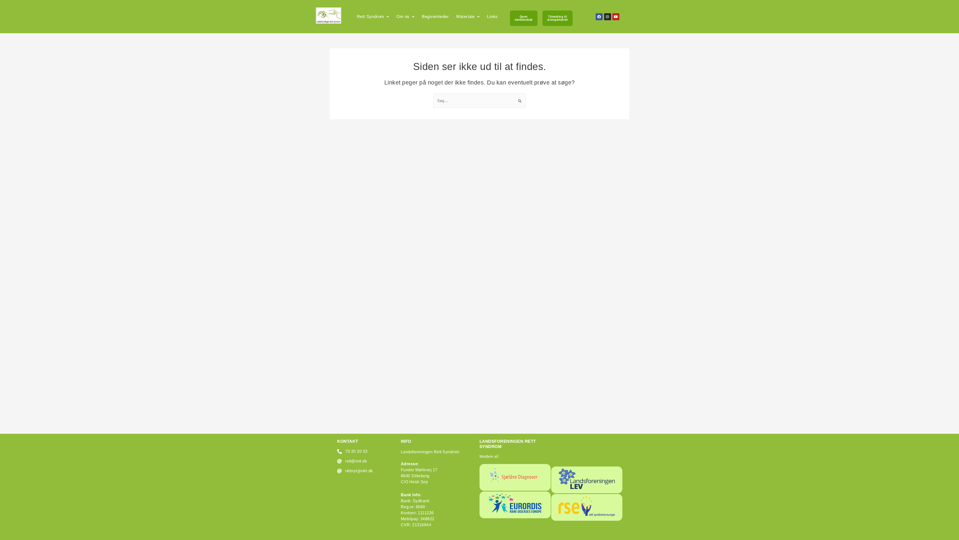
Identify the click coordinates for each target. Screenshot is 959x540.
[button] (373, 16)
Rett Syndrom (370, 16)
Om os (403, 16)
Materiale (465, 16)
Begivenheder (435, 16)
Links (492, 16)
